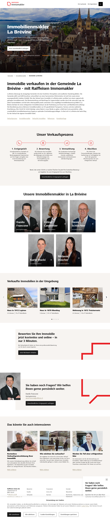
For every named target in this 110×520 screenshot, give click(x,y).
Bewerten (29, 489)
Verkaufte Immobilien (39, 118)
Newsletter (69, 492)
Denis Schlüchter (78, 224)
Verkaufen (29, 495)
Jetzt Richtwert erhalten (28, 352)
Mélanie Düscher (63, 258)
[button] (101, 4)
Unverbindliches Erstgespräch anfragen (55, 177)
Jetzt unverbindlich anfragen (18, 48)
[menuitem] (82, 4)
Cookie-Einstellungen (47, 514)
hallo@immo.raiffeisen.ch (14, 497)
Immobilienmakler (24, 118)
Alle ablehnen (30, 514)
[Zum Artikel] (22, 441)
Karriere (48, 495)
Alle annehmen (14, 514)
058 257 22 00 (12, 494)
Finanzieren (49, 489)
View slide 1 (51, 319)
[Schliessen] (107, 479)
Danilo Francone (22, 224)
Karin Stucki (38, 259)
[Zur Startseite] (15, 4)
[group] (12, 55)
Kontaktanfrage (61, 118)
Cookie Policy (85, 506)
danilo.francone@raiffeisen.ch (34, 398)
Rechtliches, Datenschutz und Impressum (74, 495)
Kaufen (29, 492)
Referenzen (51, 118)
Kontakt (68, 489)
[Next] (106, 297)
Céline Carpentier (50, 224)
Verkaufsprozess (12, 118)
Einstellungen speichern (69, 514)
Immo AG (49, 492)
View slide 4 (58, 319)
